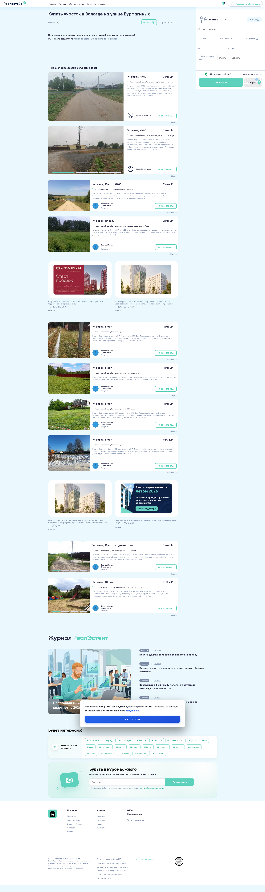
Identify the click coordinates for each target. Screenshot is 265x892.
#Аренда (109, 740)
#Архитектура (125, 740)
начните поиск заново (106, 38)
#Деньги (192, 740)
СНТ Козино (131, 409)
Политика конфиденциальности (111, 863)
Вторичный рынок (75, 824)
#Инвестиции (105, 747)
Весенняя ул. (140, 587)
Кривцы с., (162, 82)
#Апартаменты (93, 740)
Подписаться (180, 782)
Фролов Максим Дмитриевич (107, 205)
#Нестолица (162, 747)
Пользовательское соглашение (111, 870)
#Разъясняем (194, 747)
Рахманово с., (132, 373)
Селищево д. (132, 550)
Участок (70, 831)
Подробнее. (133, 710)
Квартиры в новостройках (73, 818)
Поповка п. (131, 189)
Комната (101, 827)
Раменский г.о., (152, 82)
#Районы (91, 753)
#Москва (148, 747)
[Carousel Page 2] (104, 119)
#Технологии (140, 753)
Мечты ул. (170, 82)
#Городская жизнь (175, 740)
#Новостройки (157, 753)
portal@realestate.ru (145, 859)
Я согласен (132, 719)
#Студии (125, 753)
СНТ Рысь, (130, 587)
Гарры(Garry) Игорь (143, 115)
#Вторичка (141, 740)
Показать (221, 82)
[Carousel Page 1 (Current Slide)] (69, 119)
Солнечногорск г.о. (118, 332)
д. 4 (139, 373)
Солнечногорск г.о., (118, 189)
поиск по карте (81, 38)
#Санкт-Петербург (108, 753)
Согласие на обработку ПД (109, 859)
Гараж (99, 824)
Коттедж (71, 827)
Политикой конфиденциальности (152, 788)
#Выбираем (157, 740)
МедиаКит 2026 (104, 878)
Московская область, (137, 82)
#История (134, 747)
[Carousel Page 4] (83, 209)
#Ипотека (120, 747)
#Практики (178, 747)
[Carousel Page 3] (110, 172)
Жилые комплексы (136, 820)
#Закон (90, 747)
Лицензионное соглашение (109, 874)
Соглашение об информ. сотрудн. (112, 866)
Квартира (101, 816)
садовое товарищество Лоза (138, 226)
